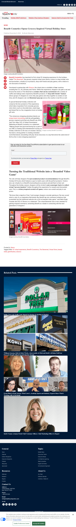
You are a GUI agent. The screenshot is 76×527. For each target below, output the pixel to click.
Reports (4, 479)
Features (4, 454)
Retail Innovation (42, 461)
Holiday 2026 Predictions (18, 18)
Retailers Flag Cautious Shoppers (39, 18)
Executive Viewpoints (7, 459)
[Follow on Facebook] (64, 5)
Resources (4, 463)
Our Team (40, 474)
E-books (4, 481)
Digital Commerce (42, 463)
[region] (38, 519)
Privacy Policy (17, 520)
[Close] (73, 515)
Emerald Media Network (9, 1)
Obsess (31, 87)
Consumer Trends (42, 454)
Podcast (4, 461)
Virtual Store (53, 249)
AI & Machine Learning (43, 459)
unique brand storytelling (17, 118)
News (6, 25)
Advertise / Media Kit (43, 479)
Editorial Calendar (42, 476)
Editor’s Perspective (6, 456)
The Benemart (18, 79)
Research (4, 476)
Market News (41, 452)
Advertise (21, 1)
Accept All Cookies (38, 523)
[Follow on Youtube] (75, 5)
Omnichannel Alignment (44, 466)
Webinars (4, 474)
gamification (12, 252)
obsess (18, 252)
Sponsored (4, 466)
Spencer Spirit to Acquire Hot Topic (62, 18)
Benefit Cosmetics (33, 249)
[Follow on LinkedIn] (67, 5)
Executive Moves (42, 456)
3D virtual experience (19, 249)
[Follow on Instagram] (72, 5)
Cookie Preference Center (21, 523)
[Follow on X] (69, 5)
